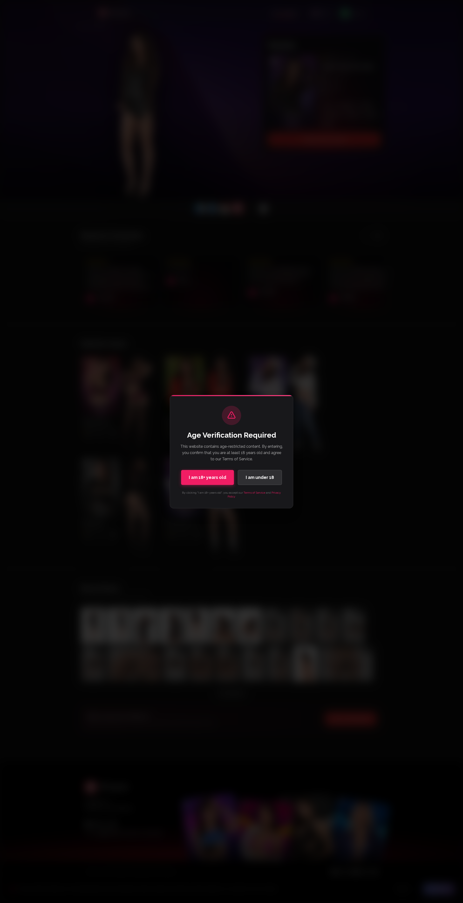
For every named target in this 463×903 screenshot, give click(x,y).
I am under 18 (260, 477)
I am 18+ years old (207, 477)
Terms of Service (254, 492)
